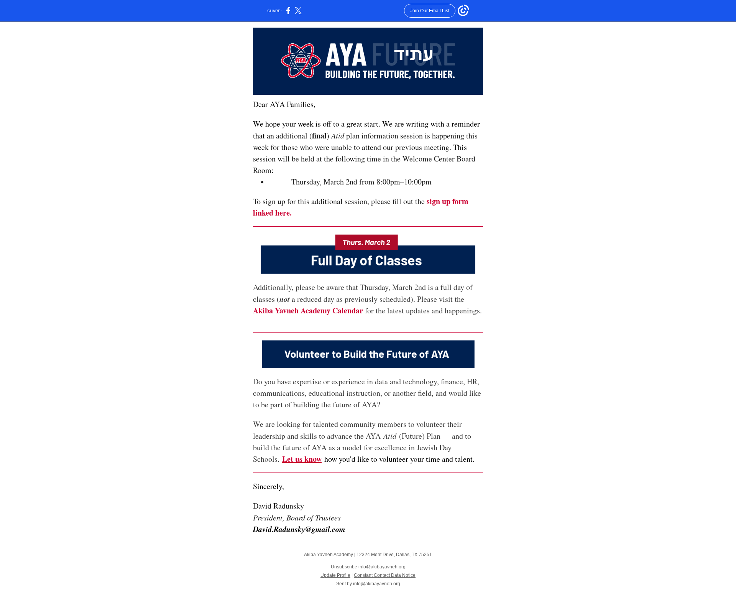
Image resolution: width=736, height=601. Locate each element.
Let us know (302, 458)
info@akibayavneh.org (376, 583)
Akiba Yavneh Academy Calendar (308, 310)
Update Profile (335, 575)
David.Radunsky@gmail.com (299, 529)
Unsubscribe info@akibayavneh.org (368, 567)
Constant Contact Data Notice (385, 575)
